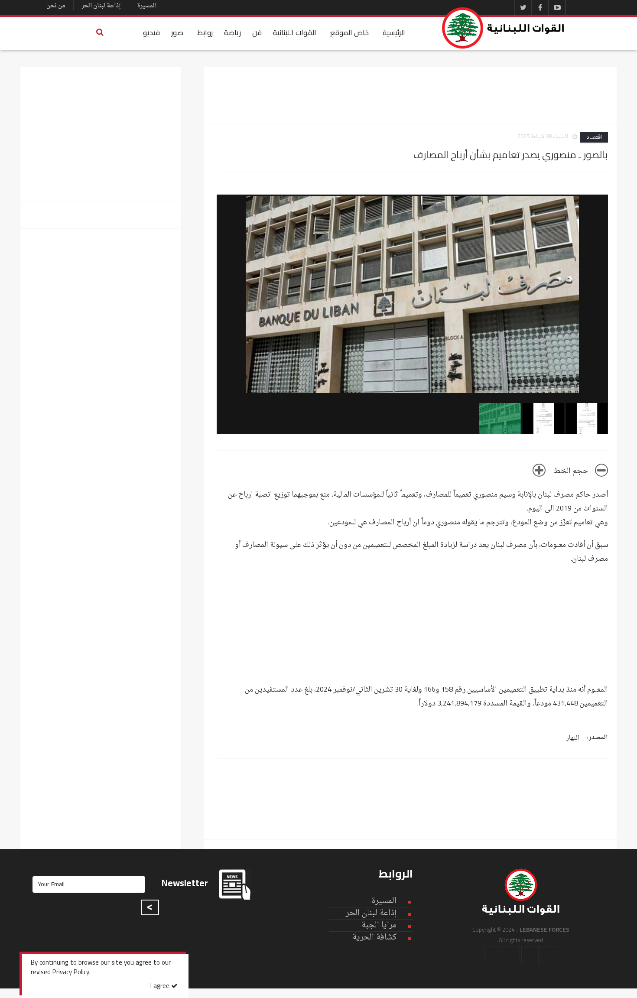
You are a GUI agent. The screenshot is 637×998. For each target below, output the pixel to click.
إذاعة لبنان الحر (101, 5)
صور (177, 32)
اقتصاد (594, 137)
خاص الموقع (349, 32)
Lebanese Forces (503, 28)
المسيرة (146, 5)
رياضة (232, 32)
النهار (572, 738)
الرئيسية (394, 32)
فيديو (151, 32)
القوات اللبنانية (294, 32)
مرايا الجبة (378, 926)
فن (257, 32)
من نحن (55, 5)
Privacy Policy (70, 973)
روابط (205, 32)
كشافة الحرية (374, 937)
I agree (160, 986)
